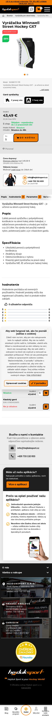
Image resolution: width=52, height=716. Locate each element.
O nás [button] (5, 568)
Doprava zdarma (10, 161)
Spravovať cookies (16, 383)
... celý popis (44, 90)
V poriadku (39, 383)
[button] (24, 75)
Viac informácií (33, 375)
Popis (4, 197)
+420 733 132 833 (26, 456)
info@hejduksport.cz (28, 448)
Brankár (10, 16)
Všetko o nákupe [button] (12, 573)
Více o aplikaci (17, 484)
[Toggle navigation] (31, 9)
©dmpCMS (26, 688)
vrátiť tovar (16, 170)
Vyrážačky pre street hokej (25, 16)
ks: (6, 136)
